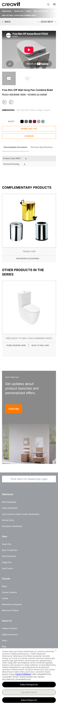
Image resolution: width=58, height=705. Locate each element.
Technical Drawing (11, 164)
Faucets (6, 578)
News (4, 640)
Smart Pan (6, 544)
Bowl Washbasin (9, 502)
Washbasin (7, 494)
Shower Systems (9, 592)
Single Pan (6, 562)
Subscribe (13, 408)
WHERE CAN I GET (29, 129)
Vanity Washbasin (10, 508)
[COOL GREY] (38, 121)
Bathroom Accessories (12, 604)
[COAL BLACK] (22, 121)
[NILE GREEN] (43, 121)
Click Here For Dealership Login (29, 479)
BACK (7, 21)
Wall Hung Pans (9, 556)
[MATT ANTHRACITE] (30, 121)
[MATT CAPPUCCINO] (26, 121)
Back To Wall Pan (9, 550)
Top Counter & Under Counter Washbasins (20, 514)
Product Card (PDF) (12, 158)
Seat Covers (7, 568)
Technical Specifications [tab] (41, 147)
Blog (4, 646)
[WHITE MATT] (18, 121)
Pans (4, 536)
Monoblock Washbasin (12, 526)
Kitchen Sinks (8, 520)
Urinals (5, 598)
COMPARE (29, 136)
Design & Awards (9, 628)
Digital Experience (10, 634)
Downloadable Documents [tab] (15, 147)
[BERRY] (34, 121)
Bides (4, 586)
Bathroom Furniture (10, 610)
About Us (7, 620)
